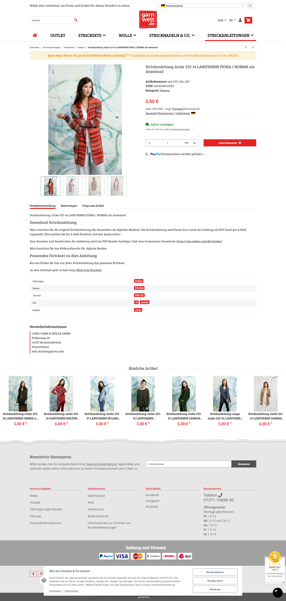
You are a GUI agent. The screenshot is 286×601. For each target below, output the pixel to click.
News (34, 496)
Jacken (144, 302)
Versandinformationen (45, 523)
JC (136, 302)
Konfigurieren (215, 580)
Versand (178, 109)
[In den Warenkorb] (32, 62)
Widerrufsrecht (98, 516)
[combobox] (202, 5)
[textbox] (202, 5)
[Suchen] (76, 20)
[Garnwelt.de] (148, 19)
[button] (240, 20)
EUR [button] (220, 20)
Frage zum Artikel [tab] (93, 205)
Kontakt (35, 502)
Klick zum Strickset (89, 270)
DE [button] (231, 20)
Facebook (152, 495)
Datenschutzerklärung (101, 464)
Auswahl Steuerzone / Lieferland (168, 113)
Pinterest (152, 507)
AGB (91, 502)
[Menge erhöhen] (194, 142)
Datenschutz (96, 496)
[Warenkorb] (249, 20)
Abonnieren (244, 464)
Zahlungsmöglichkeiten (46, 509)
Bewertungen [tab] (69, 205)
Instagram (153, 501)
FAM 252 (139, 295)
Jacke (138, 309)
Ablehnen (215, 589)
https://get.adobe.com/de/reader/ (199, 241)
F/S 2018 (139, 287)
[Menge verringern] (149, 142)
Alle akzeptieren (215, 572)
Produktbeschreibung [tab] (43, 205)
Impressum (96, 509)
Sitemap (35, 516)
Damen (165, 90)
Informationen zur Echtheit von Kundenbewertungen (109, 525)
